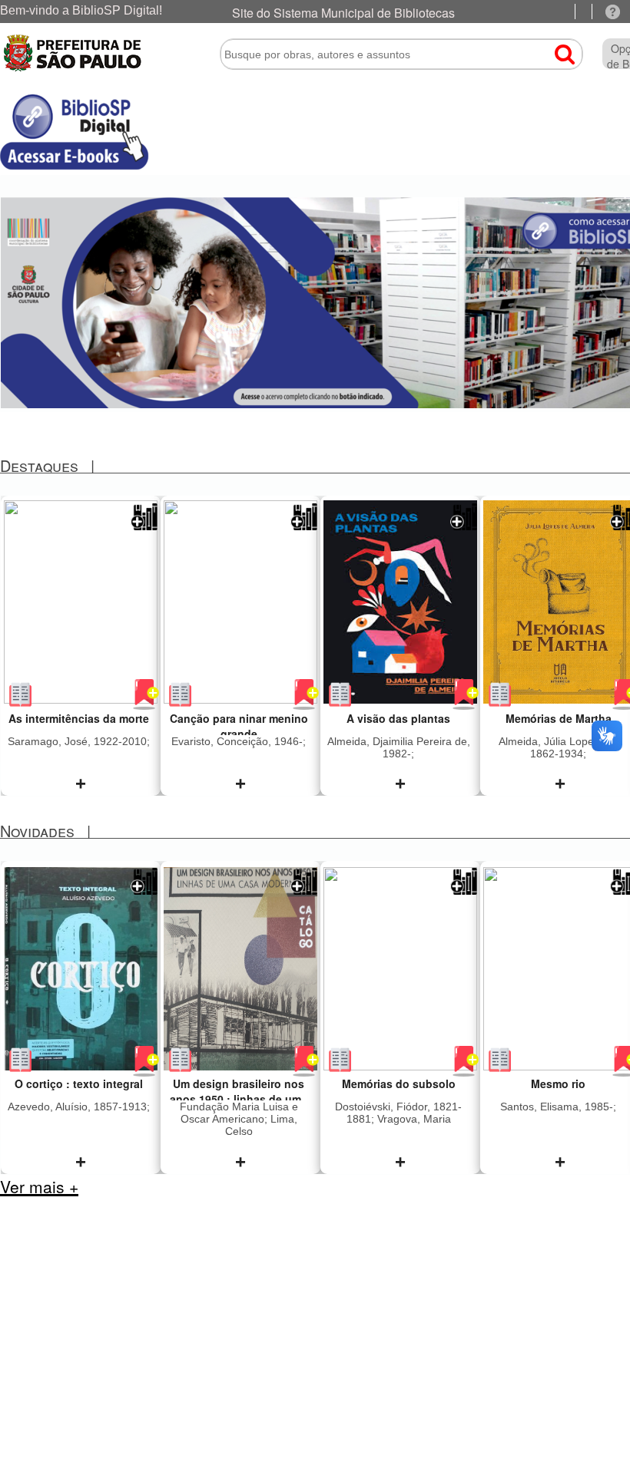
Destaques (39, 465)
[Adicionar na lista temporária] (144, 525)
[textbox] (401, 54)
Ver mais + (39, 1186)
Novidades (37, 831)
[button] (557, 48)
